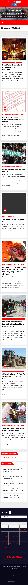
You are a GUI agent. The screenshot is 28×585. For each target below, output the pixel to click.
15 (13, 536)
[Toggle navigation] (15, 22)
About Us (8, 572)
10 (21, 533)
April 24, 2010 (7, 72)
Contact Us (13, 572)
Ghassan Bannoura (19, 224)
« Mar (2, 547)
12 (2, 536)
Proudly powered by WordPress (9, 566)
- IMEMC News (14, 10)
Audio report (5, 216)
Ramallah (21, 264)
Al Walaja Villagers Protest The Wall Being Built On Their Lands (13, 376)
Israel (4, 114)
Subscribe (20, 572)
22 (13, 540)
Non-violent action (14, 264)
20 (6, 540)
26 (2, 543)
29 (13, 543)
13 (6, 536)
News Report (19, 62)
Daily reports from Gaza (9, 457)
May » (6, 547)
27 (6, 543)
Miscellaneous (11, 62)
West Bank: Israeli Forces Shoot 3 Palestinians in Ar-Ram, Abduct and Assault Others (13, 490)
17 (21, 536)
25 (24, 540)
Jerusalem (5, 62)
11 (24, 533)
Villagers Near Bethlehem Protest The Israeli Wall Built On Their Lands (13, 324)
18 (24, 536)
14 (10, 536)
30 (17, 543)
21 (9, 540)
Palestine (12, 216)
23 (17, 540)
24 (21, 540)
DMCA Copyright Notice (14, 575)
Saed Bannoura (18, 72)
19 (2, 540)
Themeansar (14, 568)
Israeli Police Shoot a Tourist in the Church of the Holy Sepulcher (13, 67)
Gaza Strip (5, 166)
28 (10, 543)
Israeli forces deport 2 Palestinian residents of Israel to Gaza (13, 119)
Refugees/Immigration (18, 114)
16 (17, 536)
